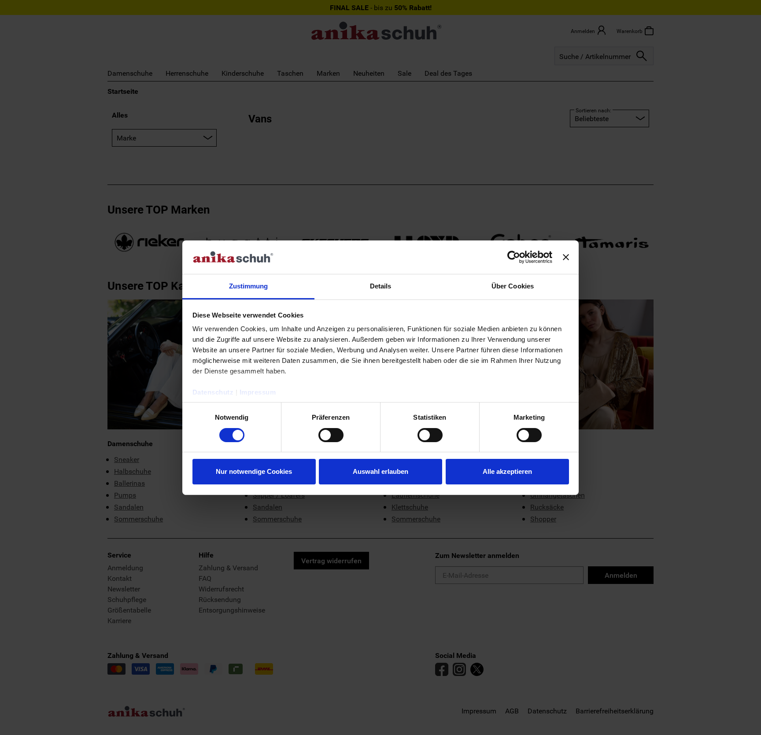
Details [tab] (381, 286)
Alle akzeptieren (507, 471)
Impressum (258, 392)
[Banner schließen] (566, 257)
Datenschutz (213, 392)
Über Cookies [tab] (512, 286)
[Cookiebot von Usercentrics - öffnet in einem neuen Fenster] (513, 257)
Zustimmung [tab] (248, 286)
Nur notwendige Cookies (254, 471)
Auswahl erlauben (380, 471)
